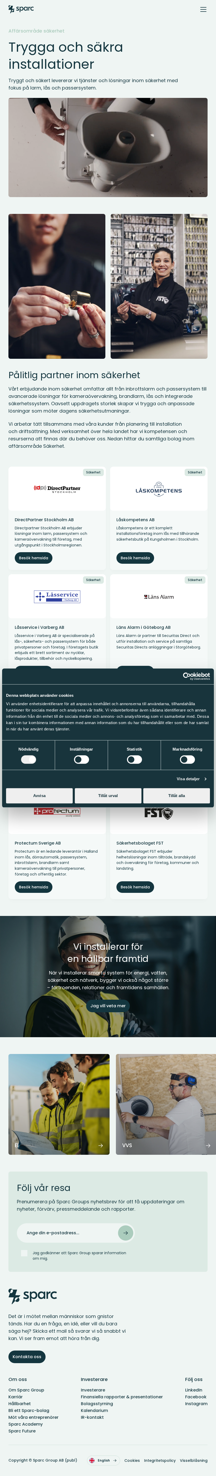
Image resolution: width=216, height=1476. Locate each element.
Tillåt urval (108, 795)
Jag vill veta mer (108, 1006)
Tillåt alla (176, 795)
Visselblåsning (194, 1460)
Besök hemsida (33, 558)
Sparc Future (22, 1431)
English (104, 1460)
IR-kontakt (92, 1417)
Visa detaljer (188, 779)
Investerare (93, 1390)
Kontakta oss (27, 1357)
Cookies (132, 1460)
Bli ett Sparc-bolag (28, 1411)
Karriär (15, 1397)
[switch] (81, 759)
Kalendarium (94, 1411)
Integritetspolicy (160, 1460)
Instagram (196, 1404)
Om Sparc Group (26, 1390)
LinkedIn (193, 1390)
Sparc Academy (25, 1424)
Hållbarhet (19, 1404)
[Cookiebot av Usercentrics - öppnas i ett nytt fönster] (187, 676)
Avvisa (39, 795)
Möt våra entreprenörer (33, 1417)
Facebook (196, 1397)
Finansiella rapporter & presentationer (122, 1397)
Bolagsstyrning (97, 1404)
